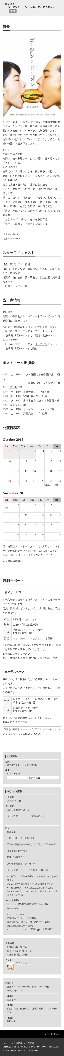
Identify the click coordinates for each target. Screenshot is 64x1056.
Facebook (17, 238)
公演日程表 (34, 777)
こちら (14, 733)
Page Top (50, 1034)
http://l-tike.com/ (14, 925)
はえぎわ (11, 904)
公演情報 (18, 1043)
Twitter (16, 234)
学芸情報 (30, 1043)
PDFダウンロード (24, 963)
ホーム (7, 1043)
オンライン (41, 344)
